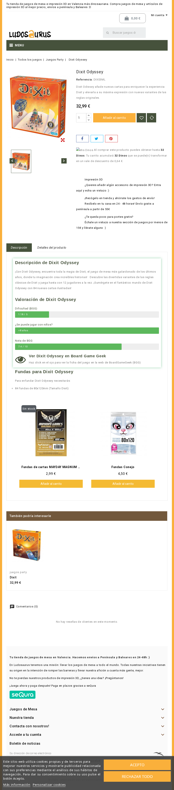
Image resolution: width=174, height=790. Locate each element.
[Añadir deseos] (141, 117)
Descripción (19, 247)
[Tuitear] (97, 138)
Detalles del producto (51, 247)
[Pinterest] (111, 138)
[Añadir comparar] (151, 117)
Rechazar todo (137, 776)
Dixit (13, 577)
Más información (16, 784)
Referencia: (84, 79)
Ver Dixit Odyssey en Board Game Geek (67, 356)
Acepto (137, 764)
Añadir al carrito (114, 117)
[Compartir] (82, 138)
